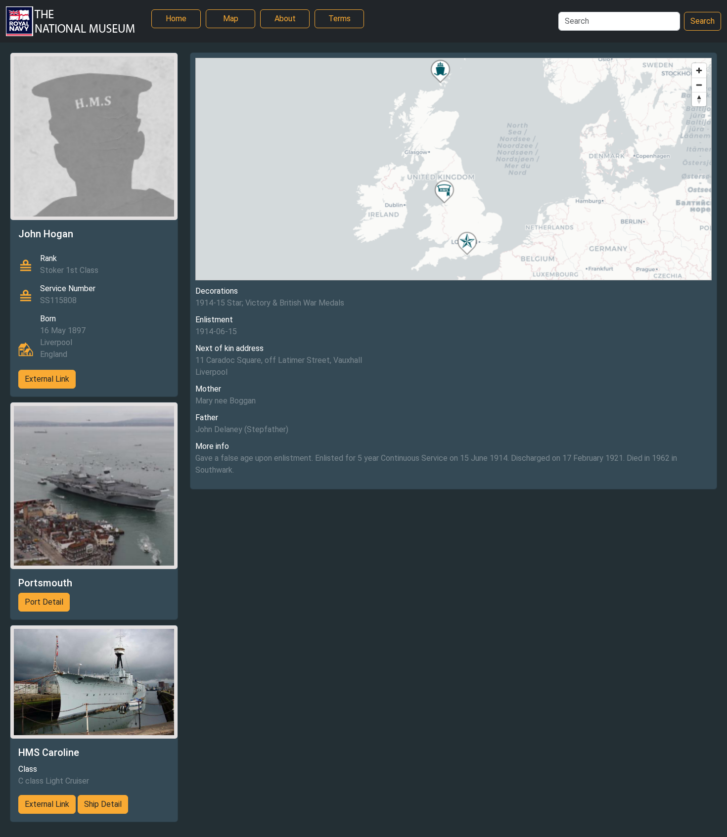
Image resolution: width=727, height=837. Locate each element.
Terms (339, 18)
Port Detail (44, 602)
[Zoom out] (699, 85)
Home (176, 18)
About (285, 18)
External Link (47, 379)
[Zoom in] (699, 70)
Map (230, 18)
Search (702, 21)
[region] (454, 169)
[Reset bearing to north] (699, 99)
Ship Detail (103, 804)
